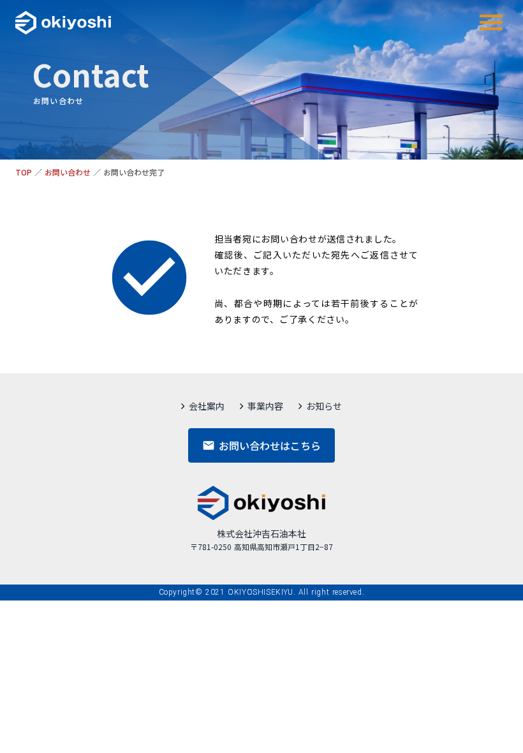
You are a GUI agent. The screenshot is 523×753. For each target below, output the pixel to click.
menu (491, 22)
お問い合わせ (68, 172)
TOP (23, 172)
